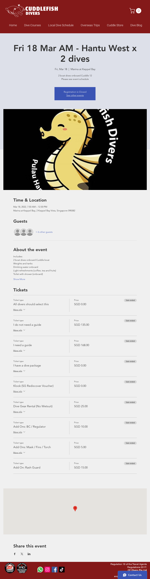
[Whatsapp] (40, 569)
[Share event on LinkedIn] (29, 554)
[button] (136, 10)
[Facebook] (54, 569)
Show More (19, 279)
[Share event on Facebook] (14, 554)
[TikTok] (62, 569)
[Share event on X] (22, 554)
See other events (75, 95)
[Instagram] (47, 569)
